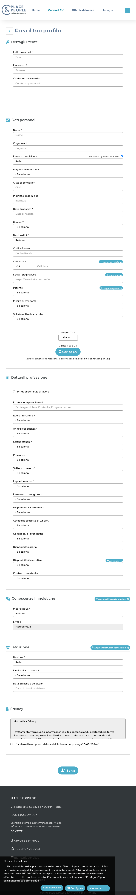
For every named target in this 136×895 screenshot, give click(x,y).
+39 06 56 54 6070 (26, 840)
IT (128, 11)
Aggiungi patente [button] (112, 289)
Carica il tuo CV (68, 346)
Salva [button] (70, 771)
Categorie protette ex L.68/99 (31, 521)
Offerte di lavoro (83, 10)
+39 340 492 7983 (27, 849)
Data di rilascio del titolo (28, 684)
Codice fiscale (21, 248)
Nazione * (19, 657)
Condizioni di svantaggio (28, 534)
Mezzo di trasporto (24, 301)
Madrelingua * (21, 609)
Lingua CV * (68, 332)
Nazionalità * (21, 235)
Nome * (17, 130)
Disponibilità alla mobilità (28, 507)
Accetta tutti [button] (99, 888)
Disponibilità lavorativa (27, 560)
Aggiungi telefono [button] (112, 262)
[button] (9, 31)
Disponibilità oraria (25, 547)
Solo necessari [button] (52, 887)
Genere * (18, 222)
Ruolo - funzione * (24, 415)
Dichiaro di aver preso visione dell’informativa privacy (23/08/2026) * (57, 744)
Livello (17, 622)
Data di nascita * (23, 209)
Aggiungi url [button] (115, 275)
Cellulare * (19, 261)
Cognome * (20, 143)
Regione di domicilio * (26, 169)
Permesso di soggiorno (27, 494)
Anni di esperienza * (25, 429)
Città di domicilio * (24, 183)
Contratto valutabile (25, 573)
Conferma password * (26, 78)
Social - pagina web (24, 275)
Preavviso (19, 455)
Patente (18, 288)
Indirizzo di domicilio (25, 196)
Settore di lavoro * (24, 468)
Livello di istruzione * (26, 670)
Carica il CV (56, 10)
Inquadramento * (23, 481)
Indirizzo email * (23, 52)
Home (36, 10)
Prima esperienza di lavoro (33, 392)
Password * (20, 65)
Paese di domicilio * (25, 156)
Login (109, 10)
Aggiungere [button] (115, 561)
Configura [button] (76, 888)
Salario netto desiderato (28, 314)
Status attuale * (22, 442)
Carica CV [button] (69, 352)
